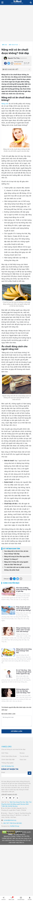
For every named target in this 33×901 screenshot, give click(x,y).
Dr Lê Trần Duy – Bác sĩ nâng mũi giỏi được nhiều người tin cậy (23, 671)
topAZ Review (20, 804)
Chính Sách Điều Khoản (9, 756)
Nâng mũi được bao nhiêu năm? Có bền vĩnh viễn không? (23, 629)
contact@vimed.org (10, 820)
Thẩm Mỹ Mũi (14, 44)
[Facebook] (5, 63)
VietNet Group (14, 826)
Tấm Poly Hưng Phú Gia (17, 802)
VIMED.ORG (6, 747)
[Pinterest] (12, 63)
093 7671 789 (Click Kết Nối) (12, 823)
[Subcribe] (29, 773)
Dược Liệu (23, 759)
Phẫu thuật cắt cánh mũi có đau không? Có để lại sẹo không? (23, 608)
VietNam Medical (17, 2)
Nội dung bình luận (8, 714)
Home (5, 44)
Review (22, 753)
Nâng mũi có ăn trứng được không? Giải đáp (24, 650)
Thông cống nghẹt (7, 763)
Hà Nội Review (12, 806)
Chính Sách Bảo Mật (7, 759)
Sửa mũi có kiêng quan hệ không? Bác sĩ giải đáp (23, 589)
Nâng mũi (4, 103)
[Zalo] (14, 578)
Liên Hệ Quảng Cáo (7, 766)
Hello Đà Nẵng (11, 804)
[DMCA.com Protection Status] (8, 832)
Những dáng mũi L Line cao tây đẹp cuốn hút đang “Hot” (23, 691)
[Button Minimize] (29, 69)
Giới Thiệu (4, 753)
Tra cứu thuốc (24, 756)
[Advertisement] (16, 22)
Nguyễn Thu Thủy (14, 58)
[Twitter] (8, 63)
